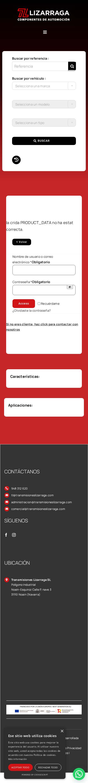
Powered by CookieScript (35, 774)
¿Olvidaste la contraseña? (31, 310)
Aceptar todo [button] (20, 767)
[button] (79, 774)
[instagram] (14, 535)
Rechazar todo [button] (48, 767)
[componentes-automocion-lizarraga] (44, 7)
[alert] (34, 753)
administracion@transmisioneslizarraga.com (41, 502)
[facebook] (6, 535)
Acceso (23, 303)
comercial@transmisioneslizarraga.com (38, 509)
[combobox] (44, 86)
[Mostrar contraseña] (70, 287)
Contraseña (31, 282)
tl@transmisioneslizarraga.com (32, 495)
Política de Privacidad (66, 748)
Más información (17, 759)
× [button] (61, 731)
